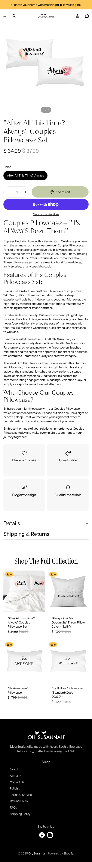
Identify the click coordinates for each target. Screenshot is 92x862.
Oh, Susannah (37, 853)
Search (14, 769)
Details (11, 523)
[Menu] (5, 16)
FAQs (13, 807)
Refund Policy (19, 801)
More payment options (46, 214)
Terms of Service (21, 795)
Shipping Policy (20, 814)
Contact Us (17, 782)
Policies (15, 788)
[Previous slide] (7, 591)
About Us (16, 775)
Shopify (68, 853)
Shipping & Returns (26, 534)
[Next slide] (40, 591)
